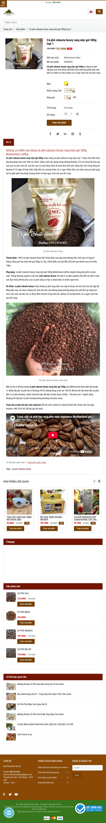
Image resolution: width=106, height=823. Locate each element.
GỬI (77, 775)
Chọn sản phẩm (59, 122)
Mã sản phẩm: (53, 62)
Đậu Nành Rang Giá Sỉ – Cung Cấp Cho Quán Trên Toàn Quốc (44, 694)
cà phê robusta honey (21, 469)
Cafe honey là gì (24, 734)
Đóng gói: (51, 97)
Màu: (49, 83)
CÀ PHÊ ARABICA (25, 631)
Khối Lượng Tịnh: (54, 90)
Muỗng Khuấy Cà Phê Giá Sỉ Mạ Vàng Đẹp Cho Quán (40, 714)
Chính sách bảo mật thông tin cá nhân (52, 767)
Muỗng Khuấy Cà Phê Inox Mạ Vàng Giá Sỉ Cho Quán (40, 684)
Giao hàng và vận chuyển (47, 777)
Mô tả (8, 142)
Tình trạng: (52, 107)
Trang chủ (8, 29)
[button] (90, 11)
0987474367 (56, 2)
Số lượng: (51, 114)
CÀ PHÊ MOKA (23, 612)
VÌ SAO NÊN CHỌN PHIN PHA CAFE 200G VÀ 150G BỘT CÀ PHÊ (45, 724)
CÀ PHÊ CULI (23, 593)
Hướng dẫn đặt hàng (46, 782)
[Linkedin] (65, 134)
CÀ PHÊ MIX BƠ (24, 649)
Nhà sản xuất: (53, 57)
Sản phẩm (21, 29)
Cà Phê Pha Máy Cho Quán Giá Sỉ (32, 704)
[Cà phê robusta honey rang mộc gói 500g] (50, 134)
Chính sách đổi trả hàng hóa (48, 772)
